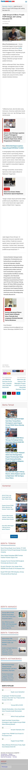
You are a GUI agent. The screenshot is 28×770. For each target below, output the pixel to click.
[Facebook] (14, 371)
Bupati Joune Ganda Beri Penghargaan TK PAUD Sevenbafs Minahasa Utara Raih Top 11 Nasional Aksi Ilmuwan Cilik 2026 (13, 695)
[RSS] (8, 373)
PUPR (20, 48)
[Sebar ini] (4, 393)
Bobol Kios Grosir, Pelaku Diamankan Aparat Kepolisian (13, 193)
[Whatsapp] (4, 396)
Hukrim (10, 6)
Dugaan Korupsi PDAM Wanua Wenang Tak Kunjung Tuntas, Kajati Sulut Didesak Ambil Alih (15, 440)
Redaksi (11, 754)
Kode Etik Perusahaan (6, 757)
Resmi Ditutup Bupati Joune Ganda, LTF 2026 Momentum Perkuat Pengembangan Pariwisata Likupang (14, 550)
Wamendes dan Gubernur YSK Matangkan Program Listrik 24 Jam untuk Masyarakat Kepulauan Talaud (20, 383)
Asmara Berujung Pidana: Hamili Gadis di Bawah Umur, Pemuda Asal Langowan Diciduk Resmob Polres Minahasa (14, 316)
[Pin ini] (14, 393)
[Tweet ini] (9, 393)
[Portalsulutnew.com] (8, 1)
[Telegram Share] (18, 393)
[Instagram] (5, 373)
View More (14, 536)
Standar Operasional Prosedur (8, 755)
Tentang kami (4, 754)
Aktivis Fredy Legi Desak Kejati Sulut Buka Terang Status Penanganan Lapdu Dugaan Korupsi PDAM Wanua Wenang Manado (15, 423)
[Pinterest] (21, 371)
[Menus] (26, 1)
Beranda (4, 6)
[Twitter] (18, 371)
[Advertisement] (14, 93)
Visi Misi (15, 757)
